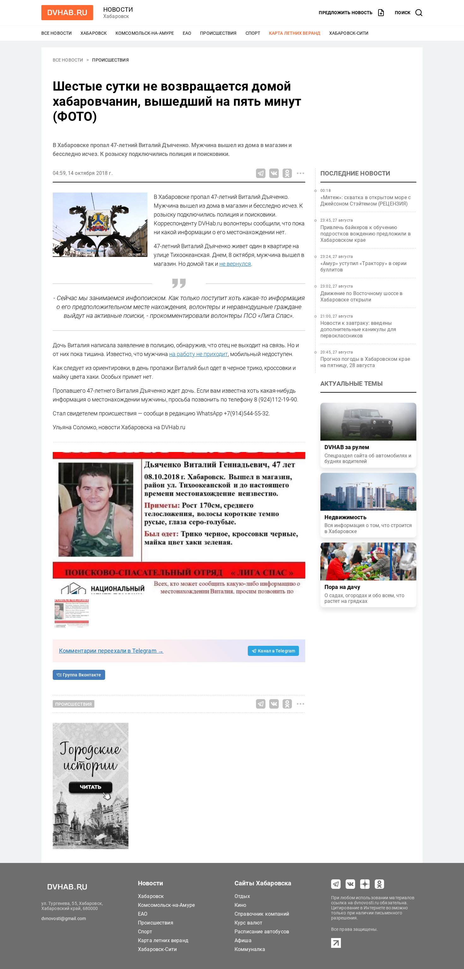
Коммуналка (250, 949)
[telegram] (336, 884)
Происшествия (218, 33)
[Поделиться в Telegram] (260, 173)
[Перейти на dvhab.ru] (67, 12)
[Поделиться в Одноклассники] (287, 173)
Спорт (253, 33)
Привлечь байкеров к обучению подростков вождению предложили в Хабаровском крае (365, 233)
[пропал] (179, 523)
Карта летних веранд (294, 33)
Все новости (56, 33)
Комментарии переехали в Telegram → (111, 650)
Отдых (242, 896)
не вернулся (235, 263)
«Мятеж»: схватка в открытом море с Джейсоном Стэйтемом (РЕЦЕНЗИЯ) (365, 200)
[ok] (379, 884)
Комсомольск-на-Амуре (145, 33)
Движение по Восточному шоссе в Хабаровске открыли (361, 296)
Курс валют (249, 923)
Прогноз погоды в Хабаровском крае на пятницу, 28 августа (365, 362)
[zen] (365, 884)
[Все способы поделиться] (300, 173)
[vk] (350, 884)
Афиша (243, 940)
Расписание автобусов (262, 932)
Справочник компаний (262, 914)
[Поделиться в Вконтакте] (274, 173)
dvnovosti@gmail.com (63, 918)
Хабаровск (93, 33)
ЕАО (187, 33)
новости (118, 9)
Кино (241, 905)
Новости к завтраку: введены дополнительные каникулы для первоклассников (358, 329)
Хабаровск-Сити (348, 33)
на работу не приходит (198, 354)
